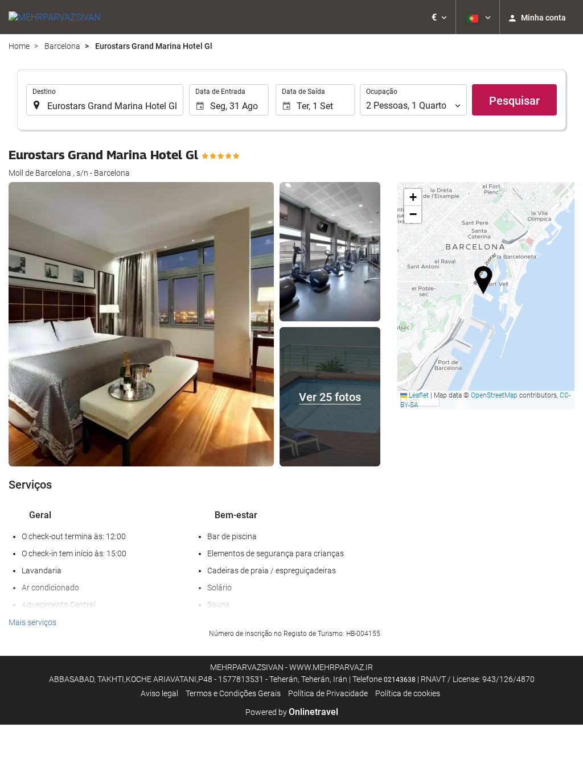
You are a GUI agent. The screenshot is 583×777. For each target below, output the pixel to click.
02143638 (400, 680)
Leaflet (418, 395)
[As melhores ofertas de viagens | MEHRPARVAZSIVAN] (54, 17)
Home (19, 46)
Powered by (291, 712)
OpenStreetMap (494, 395)
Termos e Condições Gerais (233, 693)
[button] (439, 17)
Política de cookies (407, 693)
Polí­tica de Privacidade (328, 693)
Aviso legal (159, 693)
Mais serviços (32, 622)
